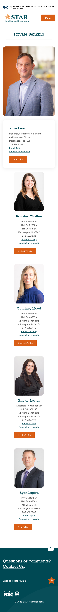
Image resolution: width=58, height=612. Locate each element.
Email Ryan (29, 515)
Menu (48, 17)
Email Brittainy (29, 239)
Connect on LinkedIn (19, 151)
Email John (15, 147)
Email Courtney (29, 331)
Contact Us (13, 566)
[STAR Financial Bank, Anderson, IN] (16, 18)
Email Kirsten (29, 423)
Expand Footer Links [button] (14, 580)
